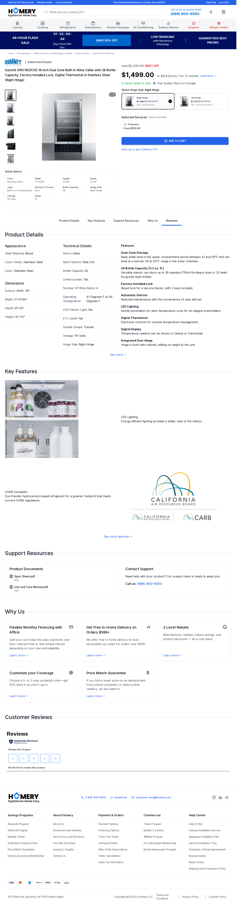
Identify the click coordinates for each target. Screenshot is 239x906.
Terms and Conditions (162, 896)
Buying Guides (197, 855)
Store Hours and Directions (69, 836)
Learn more (17, 655)
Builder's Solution (154, 830)
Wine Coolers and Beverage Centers (53, 53)
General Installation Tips (203, 843)
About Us (58, 823)
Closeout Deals (64, 2)
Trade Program (152, 823)
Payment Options (108, 823)
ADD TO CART (177, 140)
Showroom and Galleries (67, 830)
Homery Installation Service (205, 830)
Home (11, 53)
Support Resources (126, 220)
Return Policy (196, 862)
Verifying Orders (108, 843)
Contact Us (59, 855)
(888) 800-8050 (149, 584)
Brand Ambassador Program (160, 849)
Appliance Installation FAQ (204, 836)
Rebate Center (45, 2)
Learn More (207, 75)
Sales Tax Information (110, 862)
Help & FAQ (195, 823)
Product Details (69, 220)
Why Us (153, 220)
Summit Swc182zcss (103, 53)
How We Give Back (64, 843)
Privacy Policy (190, 896)
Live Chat (224, 2)
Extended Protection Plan (23, 843)
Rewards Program (18, 823)
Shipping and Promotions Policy (207, 868)
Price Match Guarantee (21, 849)
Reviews (171, 220)
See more (116, 354)
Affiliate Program (153, 836)
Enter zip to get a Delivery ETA (139, 149)
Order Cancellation (109, 855)
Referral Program (18, 830)
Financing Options (108, 830)
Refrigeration (24, 53)
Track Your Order (108, 836)
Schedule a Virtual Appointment (207, 849)
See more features (116, 536)
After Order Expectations (112, 849)
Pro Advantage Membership (160, 843)
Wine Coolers (83, 53)
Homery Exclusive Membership (26, 855)
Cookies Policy (217, 896)
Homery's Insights (63, 849)
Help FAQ (211, 2)
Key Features (96, 220)
